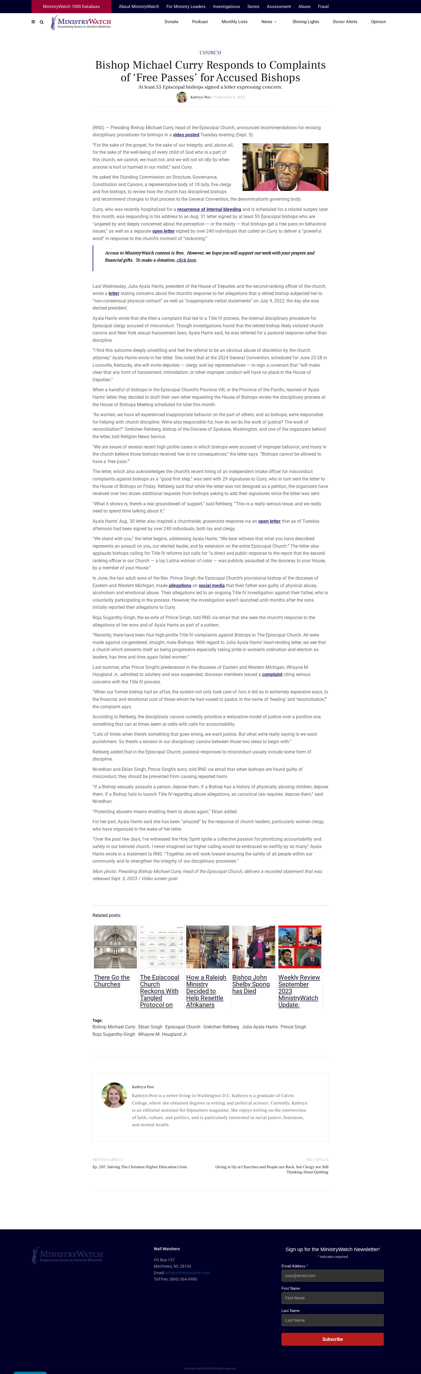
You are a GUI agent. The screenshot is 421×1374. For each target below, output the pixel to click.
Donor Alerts (345, 21)
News (266, 21)
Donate (171, 21)
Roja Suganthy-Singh (114, 1034)
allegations (180, 585)
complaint (272, 674)
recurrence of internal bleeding (209, 209)
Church (210, 53)
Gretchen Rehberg (221, 1027)
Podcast (200, 21)
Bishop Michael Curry (114, 1027)
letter (114, 293)
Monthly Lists (235, 21)
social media (212, 585)
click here (186, 260)
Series (253, 6)
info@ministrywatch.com (187, 1273)
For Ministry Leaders (186, 6)
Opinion (378, 21)
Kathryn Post (200, 97)
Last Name (291, 1311)
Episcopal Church (182, 1027)
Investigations (226, 6)
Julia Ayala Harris (260, 1027)
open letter (163, 231)
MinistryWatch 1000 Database (71, 6)
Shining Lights (305, 21)
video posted (186, 134)
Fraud (323, 6)
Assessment (279, 6)
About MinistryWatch (139, 6)
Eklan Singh (150, 1027)
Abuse (304, 6)
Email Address (295, 1266)
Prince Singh (293, 1027)
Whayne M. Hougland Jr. (163, 1034)
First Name (291, 1288)
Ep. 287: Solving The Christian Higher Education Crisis (140, 1167)
